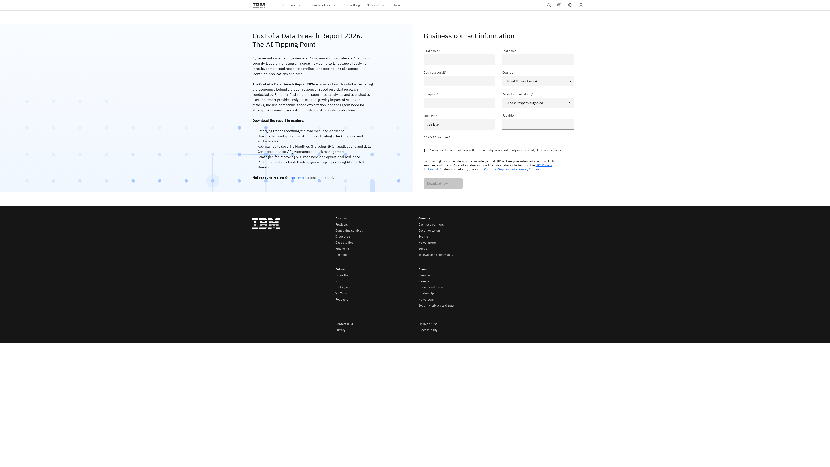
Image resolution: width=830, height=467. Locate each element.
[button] (570, 5)
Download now (437, 183)
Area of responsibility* (518, 94)
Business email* (435, 72)
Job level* (431, 116)
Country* (508, 72)
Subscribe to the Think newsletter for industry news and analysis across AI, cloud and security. (496, 150)
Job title (508, 115)
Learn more (297, 177)
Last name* (510, 51)
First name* (432, 51)
